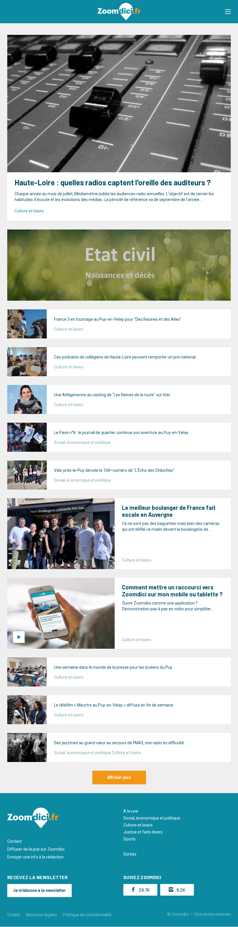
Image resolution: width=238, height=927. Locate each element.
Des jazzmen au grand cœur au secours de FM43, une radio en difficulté (119, 742)
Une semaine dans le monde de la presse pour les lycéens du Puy (113, 667)
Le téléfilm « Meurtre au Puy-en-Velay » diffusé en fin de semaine (113, 705)
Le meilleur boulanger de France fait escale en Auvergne (169, 511)
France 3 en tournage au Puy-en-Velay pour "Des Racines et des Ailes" (117, 319)
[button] (228, 11)
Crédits (13, 914)
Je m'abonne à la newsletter (39, 890)
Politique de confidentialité (87, 914)
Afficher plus (119, 777)
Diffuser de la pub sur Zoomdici (35, 849)
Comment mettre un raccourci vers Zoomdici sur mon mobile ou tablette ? (172, 591)
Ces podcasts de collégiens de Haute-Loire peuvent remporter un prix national (125, 357)
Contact (14, 841)
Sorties (129, 854)
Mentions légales (41, 914)
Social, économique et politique (82, 442)
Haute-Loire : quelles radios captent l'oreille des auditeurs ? (113, 182)
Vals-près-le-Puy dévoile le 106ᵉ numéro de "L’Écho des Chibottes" (114, 470)
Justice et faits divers (143, 832)
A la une (130, 811)
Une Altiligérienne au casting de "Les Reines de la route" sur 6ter (112, 394)
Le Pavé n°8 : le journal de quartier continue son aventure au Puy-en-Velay (121, 432)
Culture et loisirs (29, 211)
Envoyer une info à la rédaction (35, 857)
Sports (129, 839)
